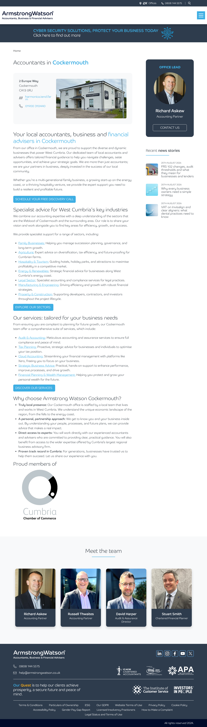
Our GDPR (103, 705)
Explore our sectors (33, 307)
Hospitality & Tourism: (33, 261)
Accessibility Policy (44, 710)
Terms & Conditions (31, 705)
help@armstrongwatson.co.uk (39, 673)
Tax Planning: (27, 347)
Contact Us (170, 127)
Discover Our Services (34, 388)
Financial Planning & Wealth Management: (47, 375)
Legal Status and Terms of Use (103, 714)
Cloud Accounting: (30, 356)
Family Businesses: (31, 243)
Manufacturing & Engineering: (38, 285)
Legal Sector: (27, 280)
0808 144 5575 (173, 3)
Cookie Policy (179, 705)
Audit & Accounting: (32, 338)
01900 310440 (35, 106)
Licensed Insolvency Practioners (116, 710)
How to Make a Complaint (157, 710)
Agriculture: (26, 252)
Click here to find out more (57, 35)
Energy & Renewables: (33, 271)
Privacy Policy (157, 705)
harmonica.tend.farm (38, 98)
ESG (87, 705)
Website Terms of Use (128, 705)
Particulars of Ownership (63, 705)
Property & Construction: (35, 294)
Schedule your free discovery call (44, 199)
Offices (152, 3)
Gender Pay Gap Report (76, 710)
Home (17, 50)
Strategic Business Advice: (36, 365)
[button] (189, 3)
